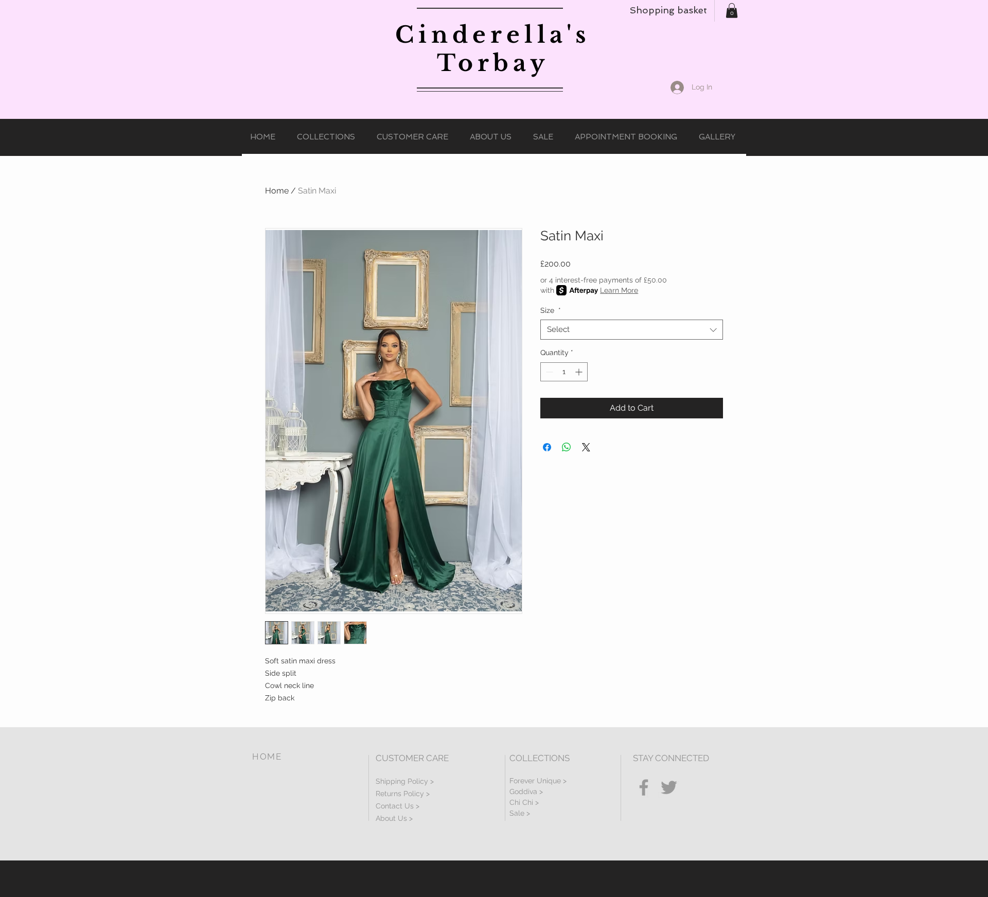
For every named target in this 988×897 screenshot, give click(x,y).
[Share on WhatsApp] (566, 447)
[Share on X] (586, 447)
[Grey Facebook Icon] (644, 787)
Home (277, 191)
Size (550, 310)
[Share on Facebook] (547, 447)
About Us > (394, 818)
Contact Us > (397, 806)
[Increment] (579, 372)
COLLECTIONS (539, 758)
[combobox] (631, 330)
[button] (732, 10)
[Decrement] (548, 372)
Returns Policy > (403, 793)
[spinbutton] (564, 372)
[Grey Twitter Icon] (669, 787)
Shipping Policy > (405, 781)
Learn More (619, 290)
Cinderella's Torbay (493, 49)
